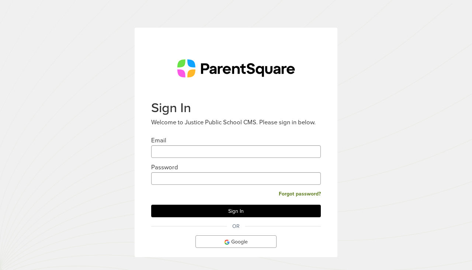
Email (158, 139)
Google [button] (239, 241)
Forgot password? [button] (300, 193)
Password (164, 166)
